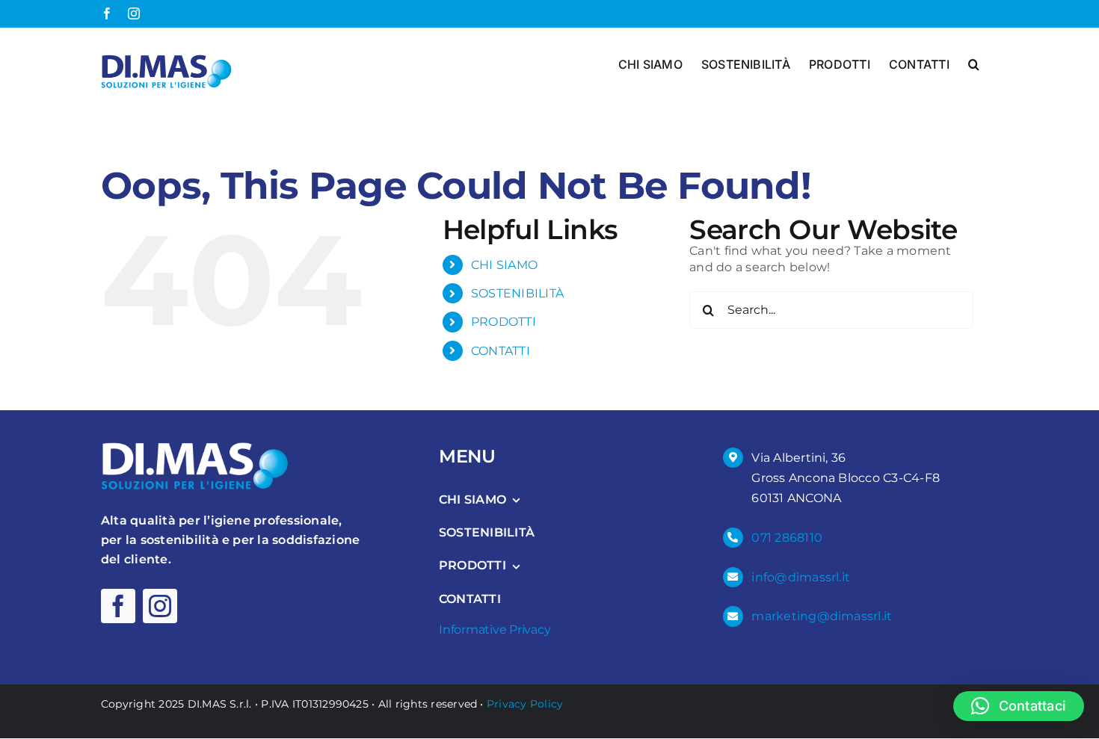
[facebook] (118, 606)
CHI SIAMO (504, 265)
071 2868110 (786, 538)
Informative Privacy (494, 629)
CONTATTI (500, 351)
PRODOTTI (503, 322)
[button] (973, 63)
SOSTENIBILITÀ (517, 293)
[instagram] (160, 606)
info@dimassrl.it (800, 577)
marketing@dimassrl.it (821, 616)
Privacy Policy (525, 704)
